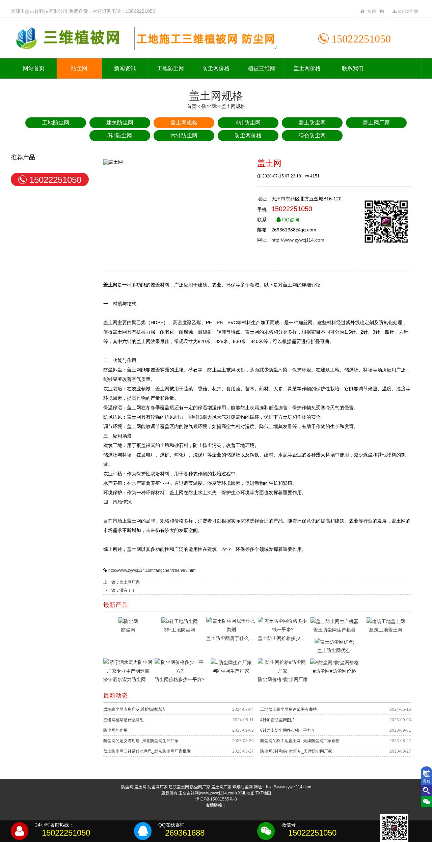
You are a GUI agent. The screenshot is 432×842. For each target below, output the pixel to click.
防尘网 (79, 68)
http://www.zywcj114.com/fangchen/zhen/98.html (152, 570)
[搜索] (426, 790)
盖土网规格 (233, 106)
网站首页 (34, 68)
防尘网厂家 (157, 787)
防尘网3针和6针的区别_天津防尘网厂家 (296, 751)
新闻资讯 (125, 68)
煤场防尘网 (243, 787)
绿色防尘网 (407, 11)
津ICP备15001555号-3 (216, 799)
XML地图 (246, 793)
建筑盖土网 (179, 787)
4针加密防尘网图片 (277, 720)
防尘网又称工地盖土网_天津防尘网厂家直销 (300, 740)
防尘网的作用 (115, 730)
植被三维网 (261, 68)
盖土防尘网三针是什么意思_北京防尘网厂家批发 (147, 751)
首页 (191, 106)
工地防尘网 (170, 68)
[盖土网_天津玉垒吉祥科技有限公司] (144, 38)
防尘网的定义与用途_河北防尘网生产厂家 (141, 740)
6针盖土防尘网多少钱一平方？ (287, 730)
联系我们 (352, 68)
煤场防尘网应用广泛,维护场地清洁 (134, 709)
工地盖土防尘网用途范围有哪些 (288, 709)
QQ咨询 (290, 219)
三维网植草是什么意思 (123, 720)
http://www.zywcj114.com (297, 240)
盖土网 (140, 787)
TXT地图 (263, 793)
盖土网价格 (307, 68)
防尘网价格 (216, 68)
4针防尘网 (374, 11)
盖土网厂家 (129, 582)
